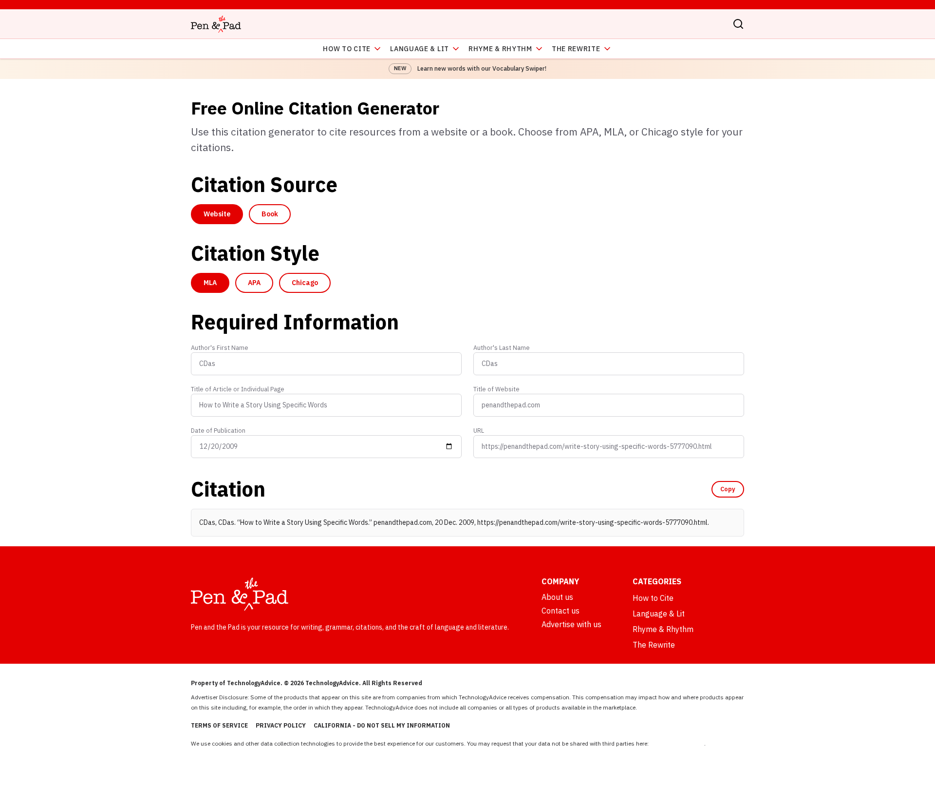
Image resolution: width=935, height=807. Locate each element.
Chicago (305, 282)
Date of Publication (218, 430)
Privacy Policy (281, 725)
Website (217, 214)
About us (557, 597)
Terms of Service (219, 725)
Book (270, 214)
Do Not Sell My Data (677, 743)
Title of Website (496, 389)
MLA (210, 282)
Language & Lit (419, 48)
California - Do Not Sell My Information (382, 725)
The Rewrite (576, 48)
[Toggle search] (738, 24)
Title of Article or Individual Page (237, 389)
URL (478, 430)
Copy (727, 489)
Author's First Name (219, 347)
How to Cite (347, 48)
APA (254, 282)
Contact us (561, 611)
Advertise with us (571, 624)
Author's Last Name (501, 347)
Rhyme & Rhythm (500, 48)
